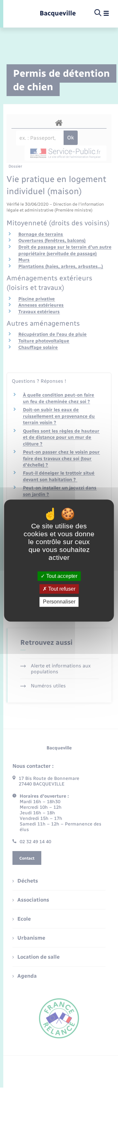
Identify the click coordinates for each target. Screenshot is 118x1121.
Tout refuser (61, 589)
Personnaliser (59, 602)
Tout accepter (61, 576)
